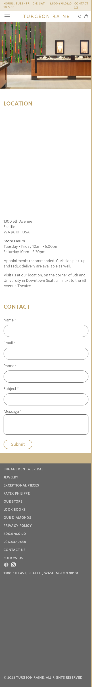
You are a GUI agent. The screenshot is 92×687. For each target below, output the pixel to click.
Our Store (13, 501)
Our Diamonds (17, 517)
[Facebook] (6, 564)
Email (9, 343)
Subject (11, 389)
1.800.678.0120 (60, 3)
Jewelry (11, 477)
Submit (18, 444)
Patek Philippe (17, 493)
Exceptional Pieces (21, 485)
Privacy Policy (18, 526)
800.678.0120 (15, 534)
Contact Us (81, 5)
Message (12, 411)
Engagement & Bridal (23, 469)
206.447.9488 (15, 542)
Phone (10, 366)
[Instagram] (13, 564)
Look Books (15, 509)
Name (10, 320)
